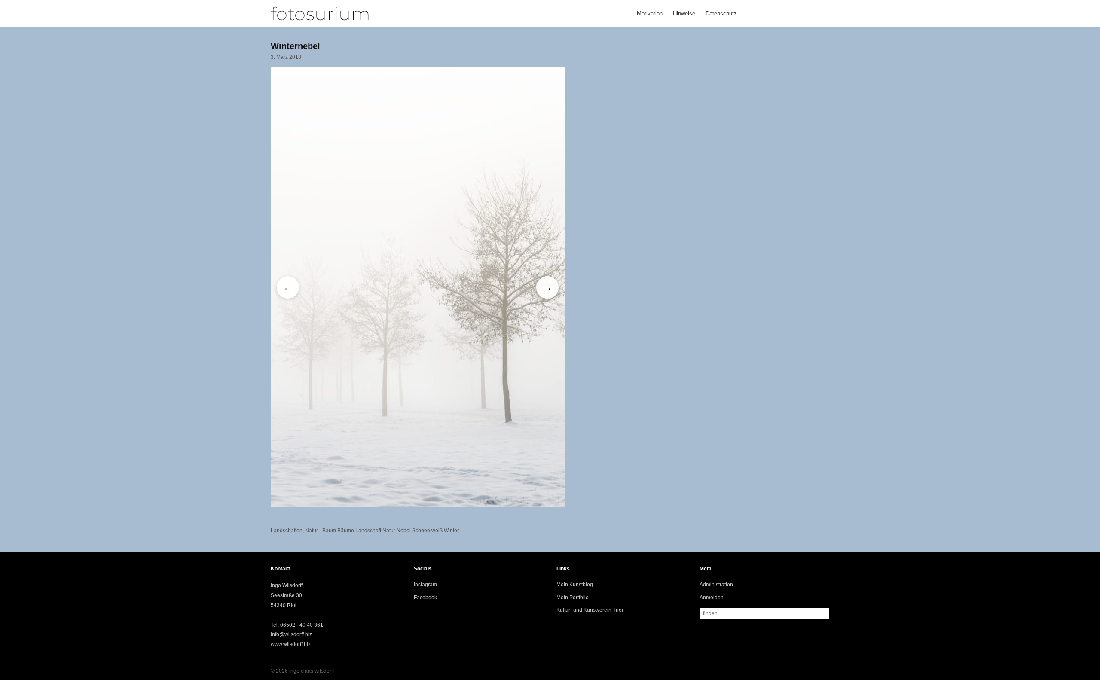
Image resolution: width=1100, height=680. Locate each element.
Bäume (345, 531)
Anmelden (712, 598)
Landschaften (286, 531)
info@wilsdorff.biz (291, 634)
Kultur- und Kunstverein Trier (589, 610)
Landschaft (368, 531)
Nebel (404, 531)
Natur (311, 531)
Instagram (425, 585)
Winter (451, 531)
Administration (716, 585)
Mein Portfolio (572, 598)
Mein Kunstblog (574, 585)
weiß (437, 531)
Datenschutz (721, 13)
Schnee (421, 531)
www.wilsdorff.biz (291, 644)
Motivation (650, 13)
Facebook (425, 598)
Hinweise (684, 13)
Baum (329, 531)
